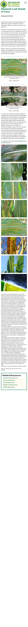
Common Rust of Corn (9, 382)
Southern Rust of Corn (9, 387)
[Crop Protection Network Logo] (10, 4)
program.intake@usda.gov (15, 352)
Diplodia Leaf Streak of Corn (10, 384)
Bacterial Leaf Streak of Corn (10, 378)
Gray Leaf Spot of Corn (9, 380)
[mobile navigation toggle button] (25, 3)
